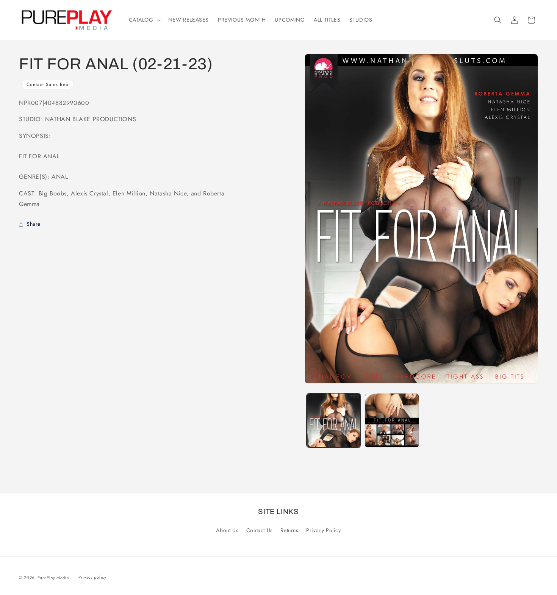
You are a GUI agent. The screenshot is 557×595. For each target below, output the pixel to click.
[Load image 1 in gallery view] (334, 420)
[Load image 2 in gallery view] (392, 420)
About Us (227, 530)
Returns (289, 530)
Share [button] (34, 224)
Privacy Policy (323, 530)
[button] (144, 20)
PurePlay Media (53, 578)
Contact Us (259, 530)
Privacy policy (92, 577)
